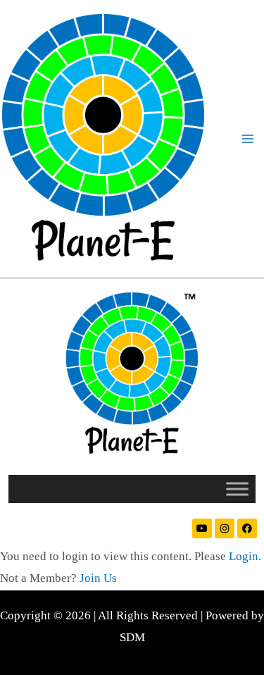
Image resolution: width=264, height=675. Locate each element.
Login (243, 556)
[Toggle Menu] (237, 488)
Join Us (98, 578)
